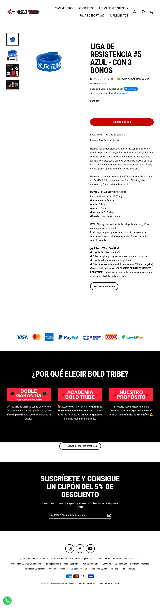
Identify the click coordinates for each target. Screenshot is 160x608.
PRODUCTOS (86, 8)
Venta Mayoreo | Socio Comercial (65, 558)
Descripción (96, 134)
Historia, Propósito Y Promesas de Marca (122, 558)
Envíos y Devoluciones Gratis (104, 140)
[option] (80, 337)
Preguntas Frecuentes (58, 568)
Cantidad (94, 100)
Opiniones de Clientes (92, 558)
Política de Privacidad (139, 563)
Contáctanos (76, 568)
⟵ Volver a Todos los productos (80, 445)
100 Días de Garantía (114, 134)
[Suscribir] (108, 515)
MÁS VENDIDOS (64, 8)
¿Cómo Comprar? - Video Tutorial (34, 558)
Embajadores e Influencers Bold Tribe (62, 563)
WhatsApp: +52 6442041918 (123, 568)
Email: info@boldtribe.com (96, 568)
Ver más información (104, 286)
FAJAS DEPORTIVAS (92, 15)
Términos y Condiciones (35, 568)
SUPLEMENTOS (118, 15)
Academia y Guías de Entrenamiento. (27, 563)
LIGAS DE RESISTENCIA (113, 8)
